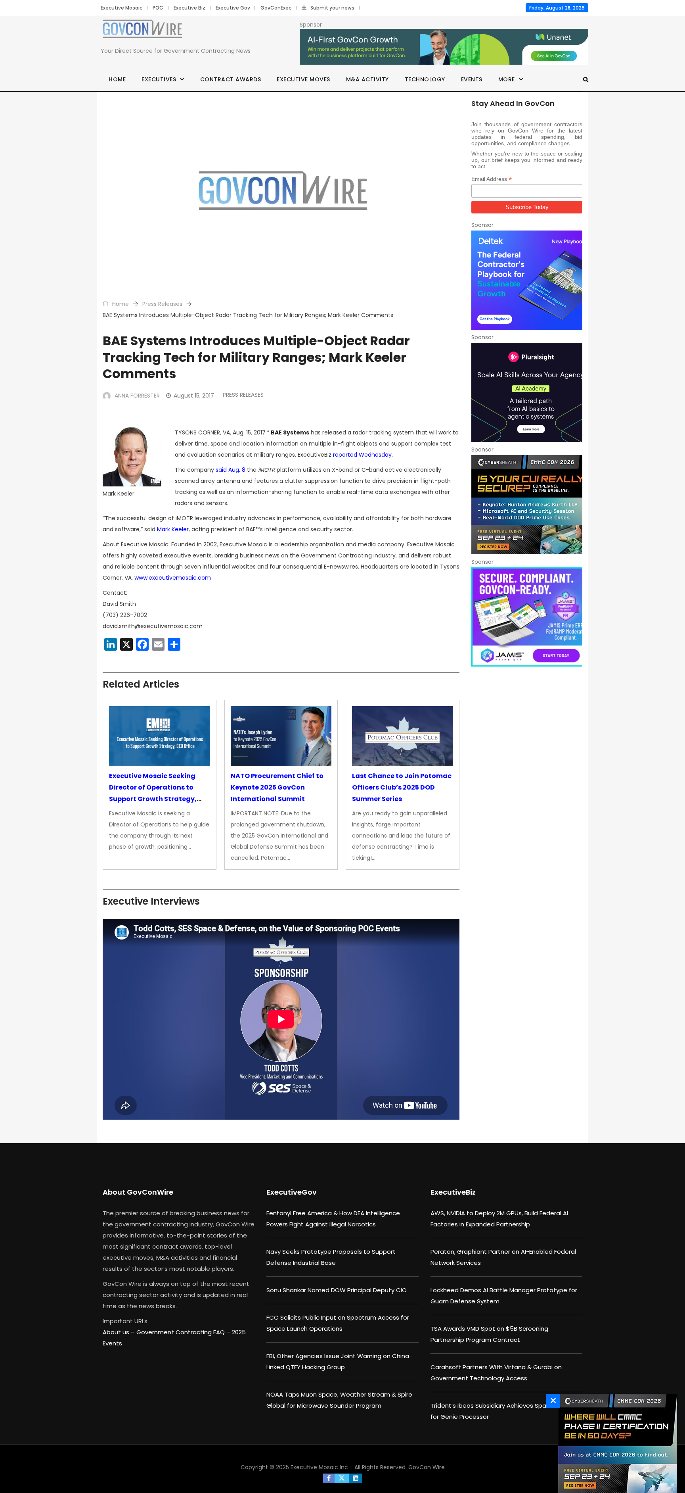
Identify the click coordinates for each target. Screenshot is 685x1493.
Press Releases (162, 304)
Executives (159, 79)
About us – (119, 1332)
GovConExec (275, 7)
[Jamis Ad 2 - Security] (526, 617)
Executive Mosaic (121, 7)
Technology (425, 79)
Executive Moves (303, 79)
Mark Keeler (173, 529)
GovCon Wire (426, 1467)
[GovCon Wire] (142, 31)
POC (158, 7)
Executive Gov (233, 7)
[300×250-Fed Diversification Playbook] (526, 280)
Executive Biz (189, 7)
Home (117, 79)
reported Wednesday (362, 455)
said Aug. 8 (230, 470)
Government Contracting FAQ (181, 1332)
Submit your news (332, 7)
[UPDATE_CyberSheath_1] (526, 504)
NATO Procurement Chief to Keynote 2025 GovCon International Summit (277, 787)
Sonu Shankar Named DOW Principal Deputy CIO (336, 1290)
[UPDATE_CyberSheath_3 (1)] (615, 1443)
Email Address (491, 179)
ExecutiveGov (291, 1192)
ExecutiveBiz (453, 1192)
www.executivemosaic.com (172, 578)
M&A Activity (367, 79)
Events (471, 79)
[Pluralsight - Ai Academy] (526, 392)
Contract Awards (230, 79)
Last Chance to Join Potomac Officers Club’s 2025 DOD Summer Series (402, 787)
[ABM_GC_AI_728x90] (444, 47)
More (506, 79)
